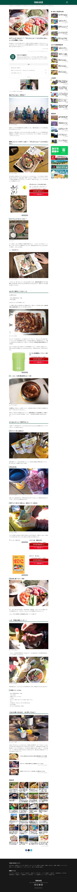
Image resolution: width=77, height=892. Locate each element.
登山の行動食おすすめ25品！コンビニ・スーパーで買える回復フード (63, 15)
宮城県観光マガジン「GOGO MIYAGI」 (28, 874)
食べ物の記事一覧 (18, 5)
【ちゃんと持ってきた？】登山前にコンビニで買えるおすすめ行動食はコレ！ (63, 33)
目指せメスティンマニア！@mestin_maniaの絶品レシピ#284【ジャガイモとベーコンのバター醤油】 (63, 73)
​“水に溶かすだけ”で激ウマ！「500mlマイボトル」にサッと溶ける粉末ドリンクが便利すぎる (63, 22)
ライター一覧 (34, 865)
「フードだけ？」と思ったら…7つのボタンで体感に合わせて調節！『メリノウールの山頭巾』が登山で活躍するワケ (63, 95)
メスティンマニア (65, 73)
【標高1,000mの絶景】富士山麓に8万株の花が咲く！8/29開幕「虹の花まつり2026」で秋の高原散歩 (63, 107)
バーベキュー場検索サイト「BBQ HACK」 (48, 873)
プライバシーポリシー (64, 865)
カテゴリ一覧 (22, 865)
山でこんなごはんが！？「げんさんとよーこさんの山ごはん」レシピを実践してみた (40, 5)
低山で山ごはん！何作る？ (16, 67)
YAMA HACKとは (11, 865)
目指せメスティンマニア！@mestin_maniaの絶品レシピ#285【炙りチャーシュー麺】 (63, 66)
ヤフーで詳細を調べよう (39, 194)
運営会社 (42, 865)
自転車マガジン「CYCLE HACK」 (36, 873)
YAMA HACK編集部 (21, 55)
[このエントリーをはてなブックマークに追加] (31, 850)
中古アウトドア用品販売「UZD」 (50, 874)
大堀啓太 (67, 90)
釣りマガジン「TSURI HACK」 (25, 873)
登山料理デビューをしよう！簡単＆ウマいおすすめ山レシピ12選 (63, 27)
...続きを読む (45, 59)
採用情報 (46, 865)
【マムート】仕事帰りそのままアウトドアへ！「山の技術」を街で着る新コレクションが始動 (63, 141)
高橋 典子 (67, 96)
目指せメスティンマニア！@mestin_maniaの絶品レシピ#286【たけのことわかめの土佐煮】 (63, 61)
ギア (51, 102)
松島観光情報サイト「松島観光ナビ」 (15, 874)
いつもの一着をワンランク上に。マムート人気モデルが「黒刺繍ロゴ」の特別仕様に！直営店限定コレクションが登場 (63, 135)
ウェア (52, 96)
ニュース (52, 83)
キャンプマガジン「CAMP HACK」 (14, 873)
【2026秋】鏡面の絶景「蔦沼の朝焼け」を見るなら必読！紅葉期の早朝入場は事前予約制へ (63, 117)
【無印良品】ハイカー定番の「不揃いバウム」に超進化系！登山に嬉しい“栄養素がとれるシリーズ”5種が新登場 (63, 55)
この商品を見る (24, 215)
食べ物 (29, 852)
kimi (67, 28)
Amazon (12, 240)
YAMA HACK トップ (12, 5)
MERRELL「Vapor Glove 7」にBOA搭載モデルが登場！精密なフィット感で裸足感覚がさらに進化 (63, 82)
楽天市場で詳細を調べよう (38, 191)
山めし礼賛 (21, 177)
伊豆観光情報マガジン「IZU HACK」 (61, 873)
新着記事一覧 (17, 865)
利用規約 (58, 865)
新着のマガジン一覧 (28, 865)
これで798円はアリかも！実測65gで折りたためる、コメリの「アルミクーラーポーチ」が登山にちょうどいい (63, 130)
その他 (52, 125)
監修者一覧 (38, 865)
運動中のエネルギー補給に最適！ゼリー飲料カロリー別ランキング (63, 39)
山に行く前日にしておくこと (16, 72)
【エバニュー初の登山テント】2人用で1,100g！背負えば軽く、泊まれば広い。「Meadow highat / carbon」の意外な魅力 (63, 88)
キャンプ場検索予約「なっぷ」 (39, 874)
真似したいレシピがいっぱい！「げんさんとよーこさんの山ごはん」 (23, 70)
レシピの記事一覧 (24, 5)
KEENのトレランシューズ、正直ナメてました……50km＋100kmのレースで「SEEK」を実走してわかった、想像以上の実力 (63, 101)
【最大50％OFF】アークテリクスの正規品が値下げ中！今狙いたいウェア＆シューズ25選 (63, 123)
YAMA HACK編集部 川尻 (65, 50)
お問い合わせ (51, 865)
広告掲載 (55, 865)
